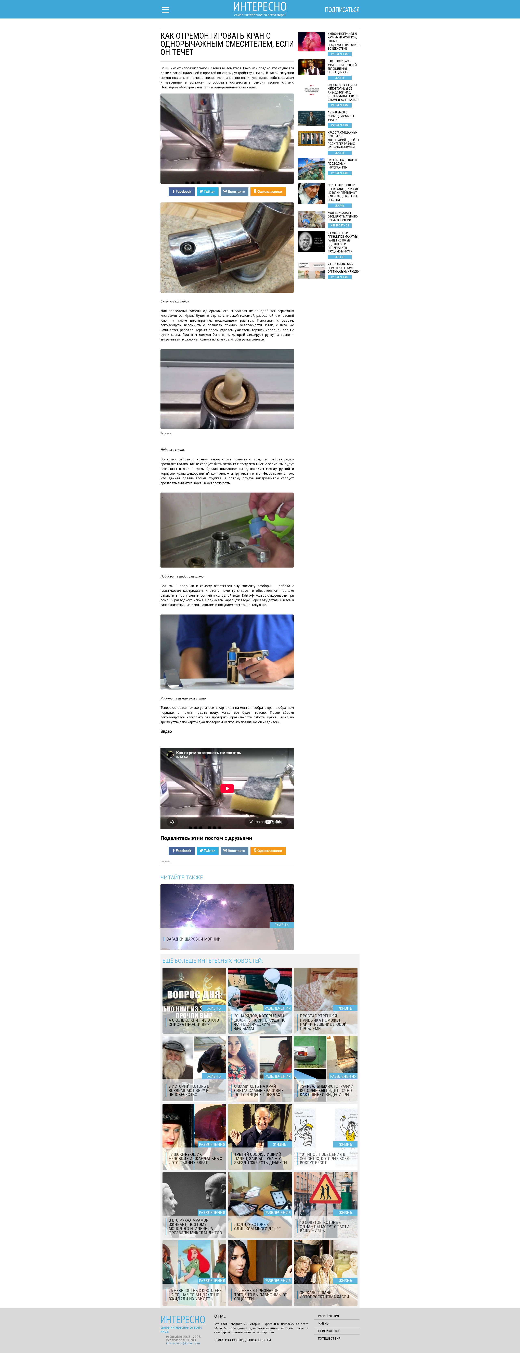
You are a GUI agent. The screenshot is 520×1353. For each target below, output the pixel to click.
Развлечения (328, 1315)
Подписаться (342, 9)
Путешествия (329, 1338)
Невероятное (329, 1330)
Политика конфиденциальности (242, 1340)
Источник (166, 861)
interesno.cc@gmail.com (183, 1343)
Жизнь (323, 1323)
